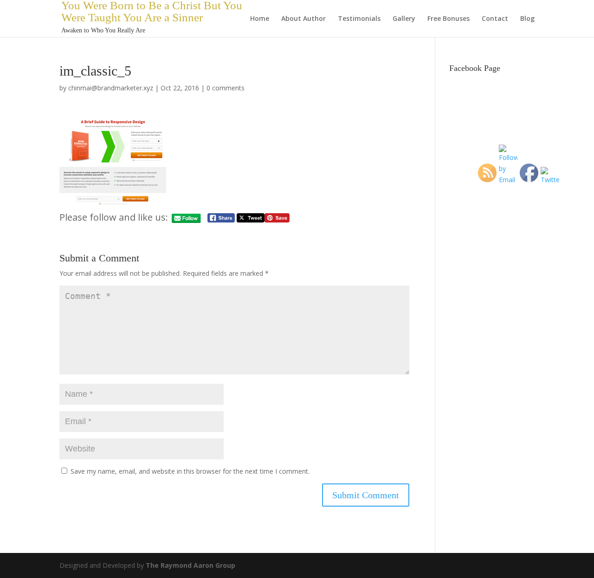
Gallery (404, 19)
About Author (303, 19)
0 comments (226, 87)
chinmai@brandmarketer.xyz (110, 87)
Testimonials (359, 19)
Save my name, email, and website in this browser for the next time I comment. (190, 471)
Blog (527, 19)
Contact (495, 19)
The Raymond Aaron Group (190, 565)
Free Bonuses (448, 19)
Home (259, 19)
